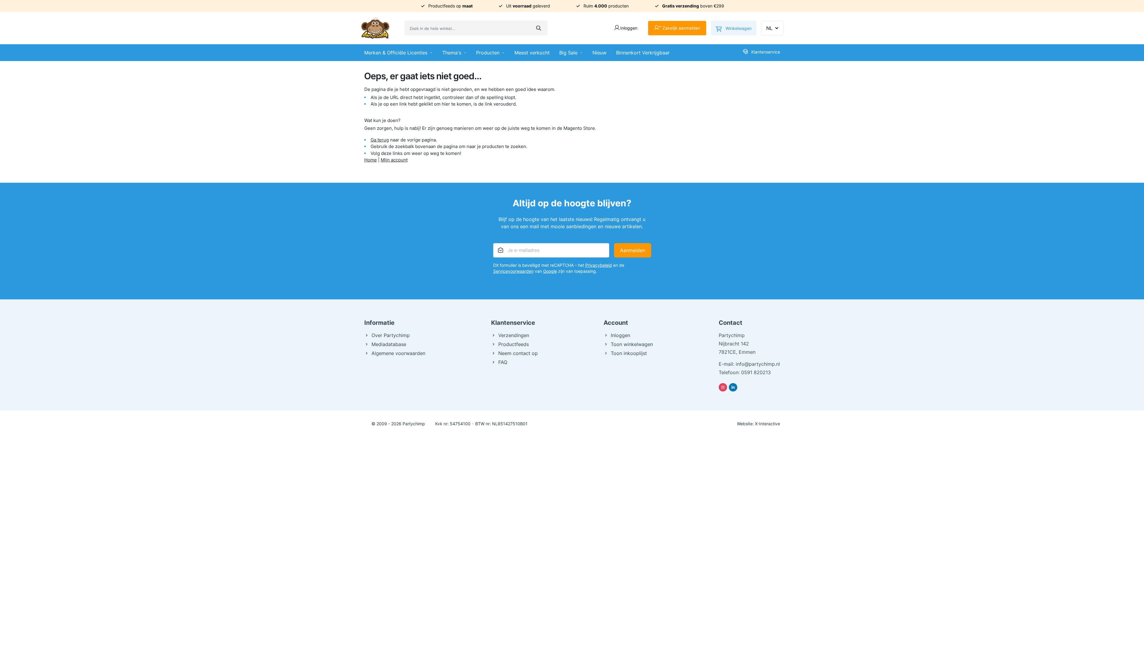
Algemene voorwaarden (398, 353)
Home (370, 160)
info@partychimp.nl (758, 364)
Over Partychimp (390, 335)
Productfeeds (513, 344)
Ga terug (380, 140)
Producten (487, 53)
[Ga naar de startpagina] (375, 28)
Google (550, 271)
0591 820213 (756, 372)
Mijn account (394, 160)
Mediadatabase (388, 344)
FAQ (502, 362)
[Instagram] (723, 387)
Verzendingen (513, 335)
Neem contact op (518, 353)
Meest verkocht (532, 53)
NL (769, 28)
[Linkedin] (733, 387)
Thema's (451, 53)
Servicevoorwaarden (513, 271)
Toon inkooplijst (629, 353)
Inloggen (620, 335)
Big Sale (568, 53)
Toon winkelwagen (632, 344)
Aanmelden (632, 250)
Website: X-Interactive (758, 423)
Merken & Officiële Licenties (395, 53)
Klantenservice (765, 51)
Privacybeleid (598, 265)
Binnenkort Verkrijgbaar (643, 53)
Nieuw (599, 53)
